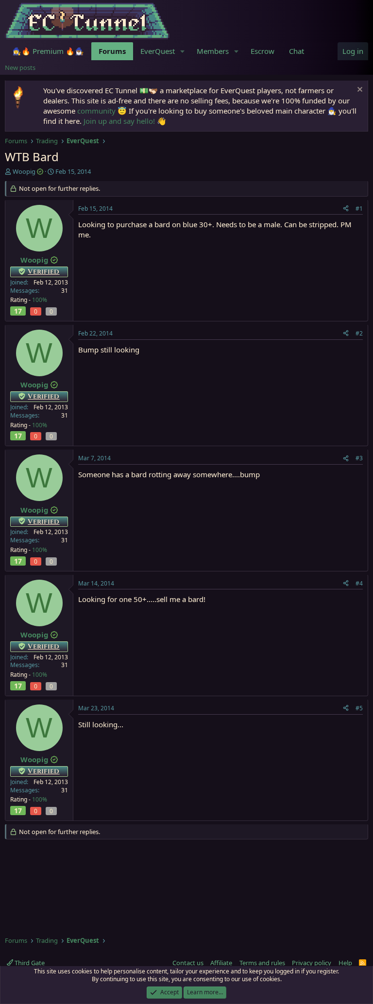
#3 (359, 458)
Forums (112, 51)
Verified (43, 271)
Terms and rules (262, 962)
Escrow (262, 51)
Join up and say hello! (119, 121)
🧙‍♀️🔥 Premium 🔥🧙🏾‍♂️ (48, 51)
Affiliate (221, 962)
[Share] (345, 209)
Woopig (24, 171)
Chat (296, 51)
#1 (359, 208)
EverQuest (157, 51)
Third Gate (29, 962)
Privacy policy (311, 962)
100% (39, 300)
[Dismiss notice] (359, 90)
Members (213, 51)
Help (345, 962)
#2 (359, 333)
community (96, 111)
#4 (359, 583)
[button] (182, 51)
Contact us (187, 962)
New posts (20, 67)
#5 (359, 708)
